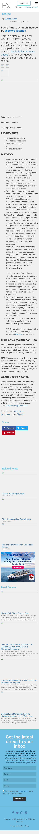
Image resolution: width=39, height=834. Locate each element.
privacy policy (23, 791)
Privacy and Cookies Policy (19, 826)
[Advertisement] (18, 451)
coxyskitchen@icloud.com (17, 406)
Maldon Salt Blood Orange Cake (15, 613)
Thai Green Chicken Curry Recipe (16, 519)
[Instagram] (21, 812)
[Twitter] (17, 812)
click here (18, 334)
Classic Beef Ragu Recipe (13, 493)
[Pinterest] (25, 812)
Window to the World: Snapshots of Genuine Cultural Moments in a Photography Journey (16, 646)
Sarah (20, 414)
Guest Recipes (11, 19)
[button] (9, 428)
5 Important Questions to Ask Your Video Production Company (19, 681)
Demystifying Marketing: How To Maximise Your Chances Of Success (16, 715)
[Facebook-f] (13, 812)
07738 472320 (32, 7)
